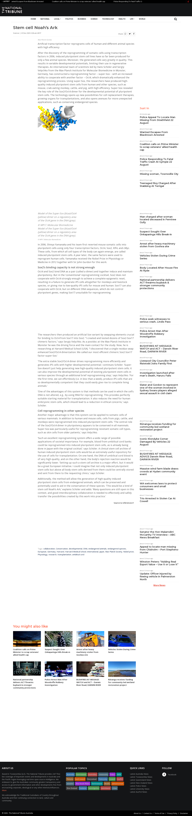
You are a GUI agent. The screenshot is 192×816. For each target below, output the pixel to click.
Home (33, 19)
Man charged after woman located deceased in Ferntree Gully (158, 219)
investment (105, 788)
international (92, 551)
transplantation (64, 554)
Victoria (70, 779)
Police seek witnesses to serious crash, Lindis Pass (155, 320)
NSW (119, 774)
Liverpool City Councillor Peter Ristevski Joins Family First (158, 362)
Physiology (43, 554)
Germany (51, 551)
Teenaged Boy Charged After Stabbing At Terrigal (158, 185)
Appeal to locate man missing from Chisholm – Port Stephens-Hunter (159, 549)
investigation (94, 788)
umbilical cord (78, 554)
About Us (137, 813)
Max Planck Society (113, 551)
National (45, 19)
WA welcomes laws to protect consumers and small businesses (158, 486)
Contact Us (148, 813)
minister (70, 783)
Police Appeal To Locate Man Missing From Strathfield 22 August (157, 120)
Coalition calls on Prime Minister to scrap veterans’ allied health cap (63, 1)
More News (159, 585)
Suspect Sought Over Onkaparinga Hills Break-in (156, 233)
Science (94, 19)
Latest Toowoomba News (141, 777)
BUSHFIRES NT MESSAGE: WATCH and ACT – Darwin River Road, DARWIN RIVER (159, 349)
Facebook (171, 774)
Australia (70, 774)
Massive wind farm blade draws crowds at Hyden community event (159, 471)
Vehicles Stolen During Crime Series (157, 257)
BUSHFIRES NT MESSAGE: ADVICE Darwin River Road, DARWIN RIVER (156, 456)
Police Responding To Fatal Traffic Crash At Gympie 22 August (123, 1)
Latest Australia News (139, 774)
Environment (97, 783)
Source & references (123, 502)
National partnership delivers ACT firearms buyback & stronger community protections (157, 284)
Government (81, 774)
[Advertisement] (142, 9)
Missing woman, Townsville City (159, 174)
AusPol (120, 779)
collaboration (49, 548)
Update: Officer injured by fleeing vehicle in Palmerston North (157, 576)
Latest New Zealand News (141, 783)
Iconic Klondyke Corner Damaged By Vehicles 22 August (155, 441)
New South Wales (82, 783)
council (112, 779)
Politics (69, 19)
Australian (92, 774)
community (103, 774)
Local (57, 19)
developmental (75, 548)
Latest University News (139, 789)
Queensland (92, 779)
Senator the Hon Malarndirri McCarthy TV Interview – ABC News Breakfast (157, 535)
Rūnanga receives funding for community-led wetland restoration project (158, 427)
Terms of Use (159, 813)
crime (114, 788)
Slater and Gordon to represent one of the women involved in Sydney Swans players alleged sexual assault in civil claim (159, 389)
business (82, 788)
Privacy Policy (172, 813)
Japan (101, 551)
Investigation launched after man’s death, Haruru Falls (157, 374)
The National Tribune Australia (21, 813)
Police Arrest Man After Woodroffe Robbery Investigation (154, 334)
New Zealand (72, 788)
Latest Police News (138, 786)
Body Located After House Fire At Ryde (159, 269)
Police (112, 774)
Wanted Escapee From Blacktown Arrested (154, 133)
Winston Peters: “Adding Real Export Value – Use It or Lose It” (159, 563)
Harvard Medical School (75, 551)
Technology (108, 19)
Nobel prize (128, 551)
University (103, 779)
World (142, 19)
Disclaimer (184, 813)
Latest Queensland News (140, 780)
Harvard (60, 551)
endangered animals (97, 548)
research (53, 554)
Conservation (62, 548)
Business (82, 19)
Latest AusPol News (138, 792)
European (42, 551)
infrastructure (117, 783)
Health (122, 19)
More (4, 790)
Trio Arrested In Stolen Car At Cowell (158, 500)
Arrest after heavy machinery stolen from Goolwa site (157, 245)
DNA (85, 548)
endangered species (117, 548)
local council (80, 779)
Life (131, 19)
